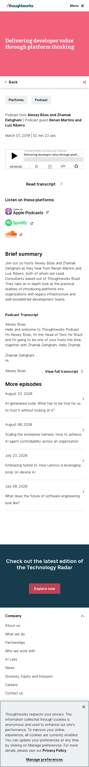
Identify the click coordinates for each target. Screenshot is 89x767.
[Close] (84, 707)
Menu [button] (74, 6)
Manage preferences (44, 760)
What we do (15, 634)
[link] (82, 399)
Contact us (14, 693)
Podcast (41, 100)
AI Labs (11, 659)
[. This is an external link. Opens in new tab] (44, 212)
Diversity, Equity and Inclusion (29, 676)
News (9, 668)
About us (12, 625)
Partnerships (15, 642)
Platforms (16, 100)
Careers (11, 685)
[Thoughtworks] (20, 6)
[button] (64, 371)
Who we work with (20, 651)
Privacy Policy (54, 750)
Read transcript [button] (41, 184)
